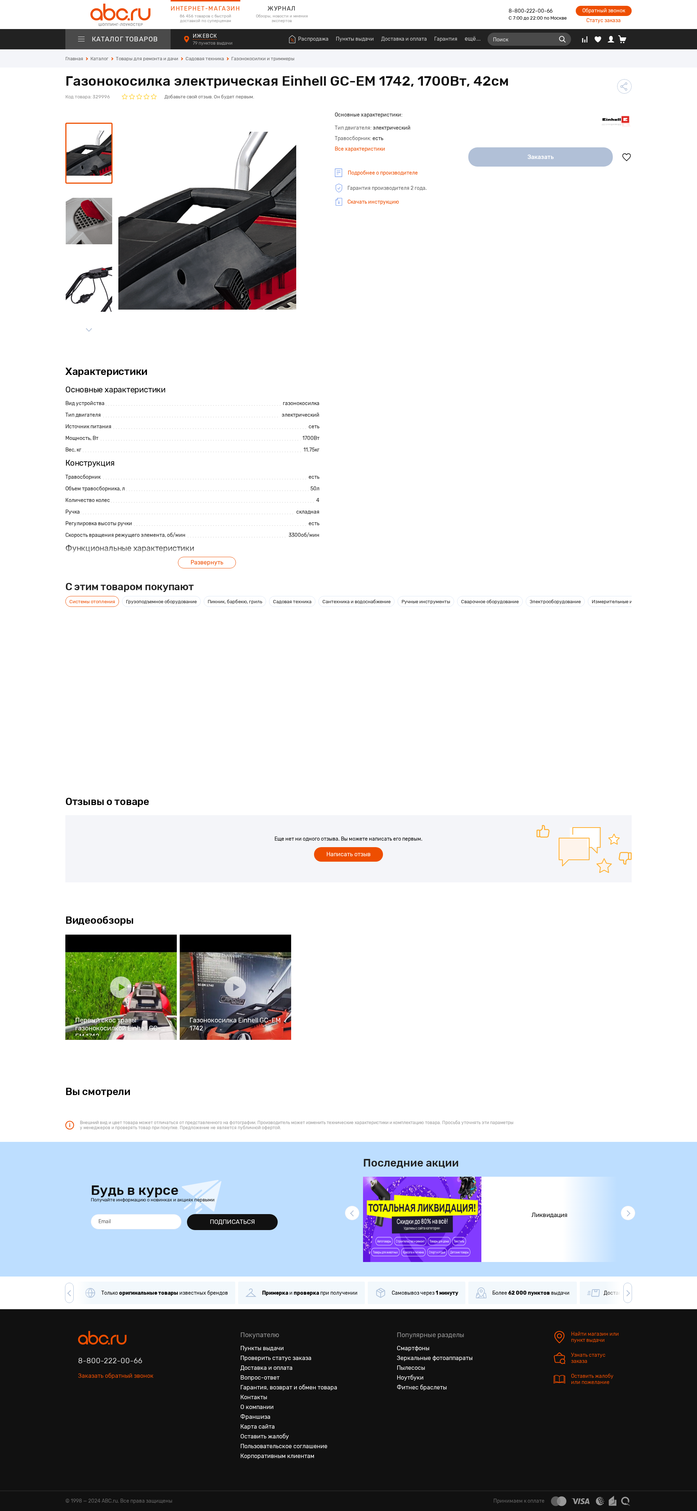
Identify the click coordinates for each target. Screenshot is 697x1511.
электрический (300, 415)
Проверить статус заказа (275, 1358)
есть (314, 477)
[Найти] (562, 39)
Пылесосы (411, 1367)
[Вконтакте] (84, 1409)
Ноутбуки (410, 1377)
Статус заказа (603, 20)
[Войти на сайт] (611, 39)
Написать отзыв (348, 854)
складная (307, 512)
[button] (352, 1213)
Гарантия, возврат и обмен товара (288, 1387)
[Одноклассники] (99, 1409)
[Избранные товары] (598, 39)
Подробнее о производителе (383, 173)
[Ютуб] (114, 1409)
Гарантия (445, 39)
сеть (314, 427)
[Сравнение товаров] (584, 39)
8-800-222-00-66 (531, 11)
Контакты (253, 1397)
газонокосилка (301, 403)
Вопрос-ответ (260, 1377)
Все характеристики (360, 149)
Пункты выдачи (355, 39)
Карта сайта (257, 1426)
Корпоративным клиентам (277, 1456)
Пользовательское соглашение (283, 1446)
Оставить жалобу (264, 1436)
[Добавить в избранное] (626, 157)
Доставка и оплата (404, 39)
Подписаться (232, 1221)
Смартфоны (413, 1348)
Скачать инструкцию (373, 202)
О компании (257, 1407)
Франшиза (255, 1416)
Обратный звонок (603, 11)
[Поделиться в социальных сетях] (624, 86)
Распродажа (313, 39)
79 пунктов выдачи (213, 43)
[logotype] (118, 14)
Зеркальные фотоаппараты (435, 1358)
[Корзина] (625, 39)
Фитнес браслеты (422, 1387)
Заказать (540, 157)
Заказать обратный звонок (116, 1375)
